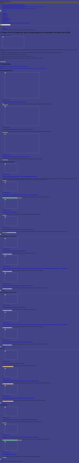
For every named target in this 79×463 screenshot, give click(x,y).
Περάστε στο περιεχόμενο (4, 0)
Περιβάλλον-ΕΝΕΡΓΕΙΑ (7, 19)
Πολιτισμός (5, 180)
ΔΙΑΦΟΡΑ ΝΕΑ (5, 15)
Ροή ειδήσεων (5, 13)
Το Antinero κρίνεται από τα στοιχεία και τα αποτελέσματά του (13, 7)
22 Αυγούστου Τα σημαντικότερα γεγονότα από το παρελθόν (13, 4)
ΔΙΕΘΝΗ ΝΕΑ (5, 16)
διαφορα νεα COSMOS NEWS (8, 366)
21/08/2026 (5, 99)
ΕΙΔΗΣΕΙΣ (4, 14)
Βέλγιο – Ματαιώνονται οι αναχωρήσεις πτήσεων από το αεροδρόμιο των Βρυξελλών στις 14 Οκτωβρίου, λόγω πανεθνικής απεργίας (23, 68)
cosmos (9, 35)
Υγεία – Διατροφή (6, 18)
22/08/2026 (5, 361)
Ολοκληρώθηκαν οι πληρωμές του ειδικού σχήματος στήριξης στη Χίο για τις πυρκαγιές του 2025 (19, 8)
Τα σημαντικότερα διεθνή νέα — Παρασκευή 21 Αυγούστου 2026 (14, 5)
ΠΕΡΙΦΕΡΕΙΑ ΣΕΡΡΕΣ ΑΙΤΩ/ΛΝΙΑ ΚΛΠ (10, 197)
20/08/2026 (5, 174)
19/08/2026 (5, 452)
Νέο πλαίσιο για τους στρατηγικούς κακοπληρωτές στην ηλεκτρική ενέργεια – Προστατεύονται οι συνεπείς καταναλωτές (23, 6)
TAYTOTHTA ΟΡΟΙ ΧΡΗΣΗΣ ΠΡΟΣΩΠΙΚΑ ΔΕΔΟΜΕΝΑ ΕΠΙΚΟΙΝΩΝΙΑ (16, 22)
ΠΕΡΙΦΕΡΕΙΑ (5, 17)
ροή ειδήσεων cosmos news (11, 232)
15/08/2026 (5, 227)
